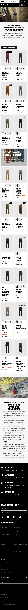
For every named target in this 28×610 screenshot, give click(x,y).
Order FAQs (4, 531)
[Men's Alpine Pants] (20, 243)
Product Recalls (17, 537)
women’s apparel (14, 459)
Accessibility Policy (5, 598)
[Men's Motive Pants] (7, 90)
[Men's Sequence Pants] (7, 123)
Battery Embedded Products (20, 544)
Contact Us (3, 537)
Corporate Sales (5, 562)
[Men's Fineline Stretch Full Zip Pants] (7, 276)
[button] (19, 4)
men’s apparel (21, 457)
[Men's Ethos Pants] (7, 311)
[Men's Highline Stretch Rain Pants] (20, 348)
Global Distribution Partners (7, 572)
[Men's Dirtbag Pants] (7, 58)
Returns (3, 544)
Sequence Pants (9, 451)
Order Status (4, 527)
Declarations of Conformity (20, 541)
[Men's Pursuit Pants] (7, 175)
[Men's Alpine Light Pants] (20, 311)
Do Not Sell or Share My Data (8, 604)
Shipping (3, 541)
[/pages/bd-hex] (2, 1)
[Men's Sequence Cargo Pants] (7, 209)
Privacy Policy (4, 591)
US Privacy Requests (6, 608)
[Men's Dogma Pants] (20, 58)
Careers (3, 566)
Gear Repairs (17, 527)
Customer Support (5, 534)
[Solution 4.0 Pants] (7, 243)
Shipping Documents (18, 547)
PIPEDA (3, 601)
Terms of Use (4, 594)
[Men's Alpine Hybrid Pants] (20, 123)
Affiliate (3, 559)
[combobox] (3, 512)
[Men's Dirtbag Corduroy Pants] (20, 209)
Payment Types (17, 551)
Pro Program (4, 556)
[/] (7, 4)
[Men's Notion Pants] (20, 276)
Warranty (16, 531)
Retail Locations (4, 569)
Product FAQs (17, 534)
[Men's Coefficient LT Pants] (7, 348)
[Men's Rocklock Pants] (20, 90)
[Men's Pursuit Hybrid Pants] (20, 175)
